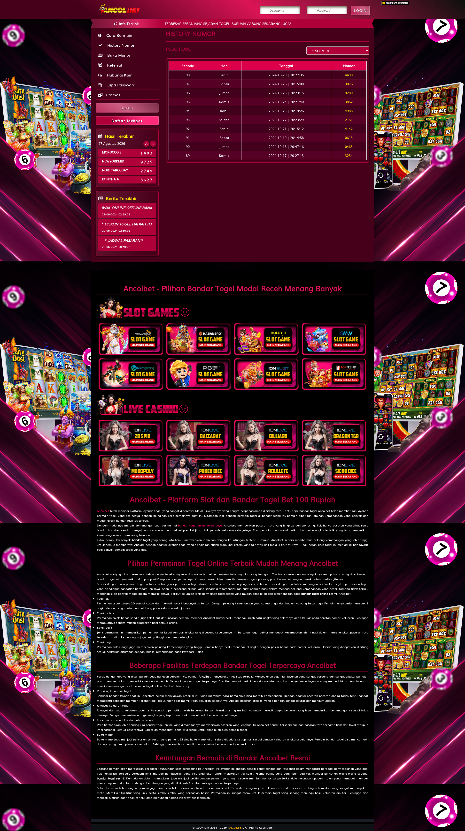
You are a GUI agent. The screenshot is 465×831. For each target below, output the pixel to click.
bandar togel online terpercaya (200, 525)
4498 (349, 74)
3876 (349, 83)
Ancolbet (103, 511)
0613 (349, 137)
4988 (349, 110)
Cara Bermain (118, 35)
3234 (349, 155)
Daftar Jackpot (127, 120)
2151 (349, 119)
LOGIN (360, 10)
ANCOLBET (235, 827)
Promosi (113, 95)
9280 (349, 92)
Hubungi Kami (118, 75)
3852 (349, 101)
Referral (113, 65)
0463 (349, 146)
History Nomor (119, 45)
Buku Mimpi (117, 55)
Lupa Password (119, 85)
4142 (349, 128)
